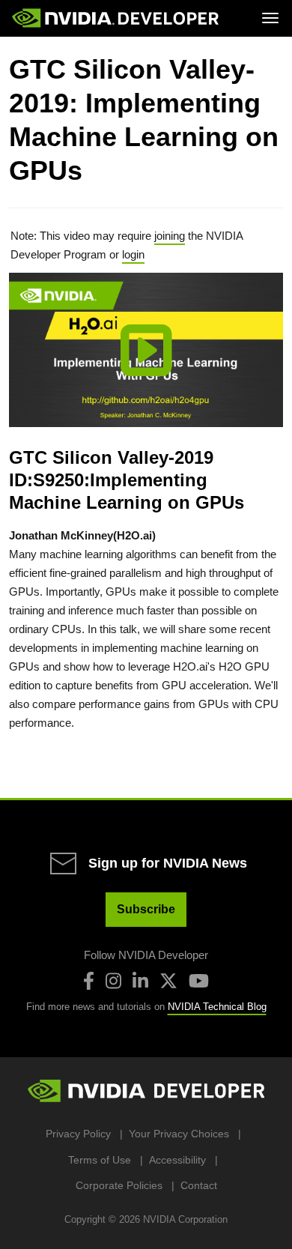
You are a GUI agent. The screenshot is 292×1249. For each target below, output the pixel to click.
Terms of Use (99, 1160)
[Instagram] (113, 981)
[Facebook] (88, 981)
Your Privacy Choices (179, 1134)
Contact (198, 1185)
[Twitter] (168, 981)
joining (169, 235)
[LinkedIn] (140, 981)
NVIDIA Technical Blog (217, 1006)
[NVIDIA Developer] (117, 18)
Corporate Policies (119, 1185)
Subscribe (146, 909)
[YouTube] (199, 981)
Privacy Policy (78, 1134)
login (133, 254)
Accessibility (177, 1160)
